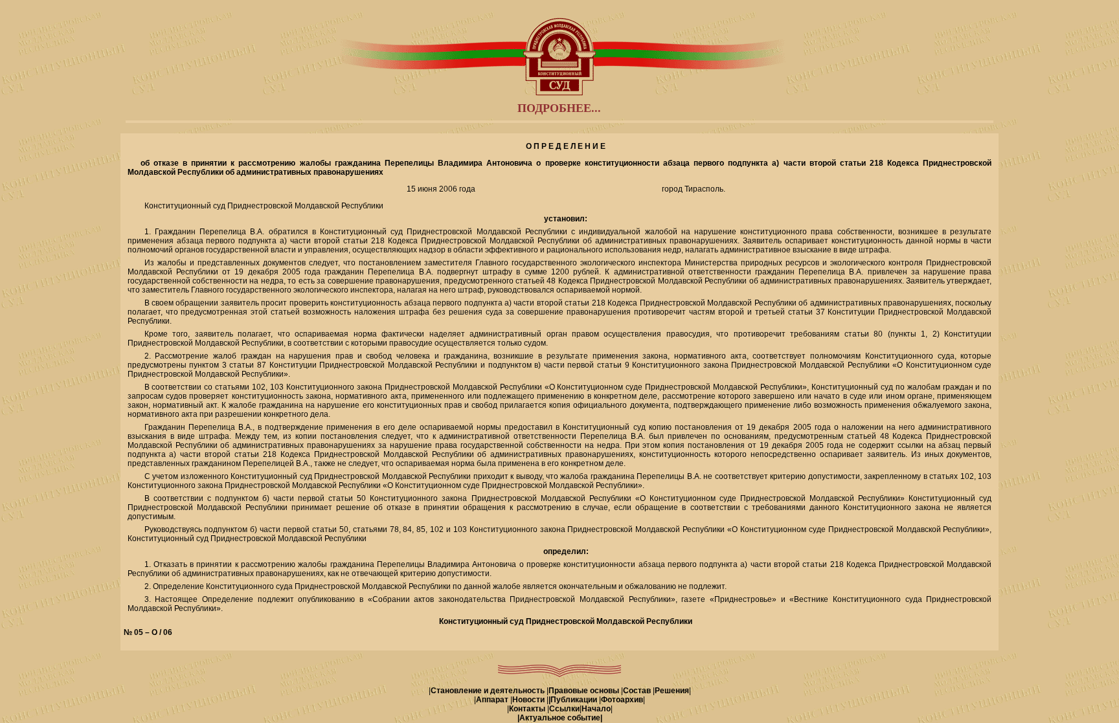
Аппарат (492, 699)
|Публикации (572, 699)
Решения (672, 690)
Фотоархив (622, 699)
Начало (596, 708)
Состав (637, 690)
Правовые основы (583, 690)
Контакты (527, 708)
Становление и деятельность (488, 690)
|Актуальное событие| (559, 717)
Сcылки (564, 708)
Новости (528, 699)
